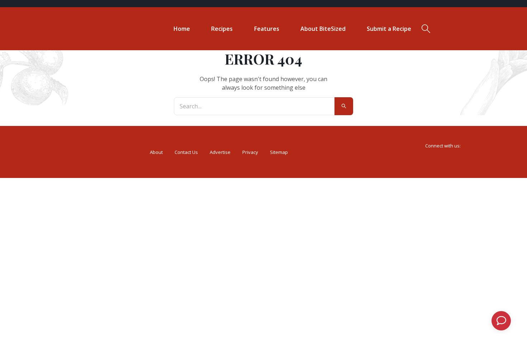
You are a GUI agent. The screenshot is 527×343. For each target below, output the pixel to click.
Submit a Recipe (389, 29)
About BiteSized (323, 29)
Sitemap (279, 152)
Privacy (250, 152)
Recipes (222, 29)
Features (266, 29)
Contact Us (186, 152)
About (156, 152)
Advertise (220, 152)
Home (182, 29)
